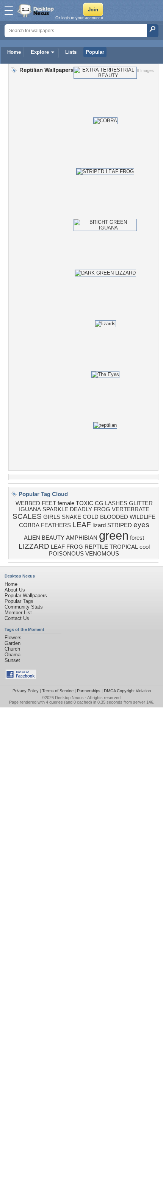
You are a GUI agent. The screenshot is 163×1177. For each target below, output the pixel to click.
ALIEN (32, 538)
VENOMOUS (102, 554)
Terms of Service (58, 690)
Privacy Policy (26, 690)
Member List (18, 612)
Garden (12, 643)
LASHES (116, 503)
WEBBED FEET (36, 503)
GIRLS (51, 517)
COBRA (29, 525)
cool (144, 547)
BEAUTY (53, 538)
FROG (102, 509)
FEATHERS (56, 525)
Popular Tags (19, 601)
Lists (71, 52)
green (114, 535)
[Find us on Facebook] (20, 677)
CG (99, 503)
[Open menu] (9, 10)
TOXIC (84, 503)
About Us (15, 590)
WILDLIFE (142, 517)
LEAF (81, 525)
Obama (12, 654)
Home (14, 52)
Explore (40, 52)
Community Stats (24, 607)
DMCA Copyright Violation (127, 690)
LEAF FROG (67, 547)
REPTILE (96, 547)
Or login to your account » (79, 18)
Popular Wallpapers (26, 595)
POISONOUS (66, 554)
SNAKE (71, 517)
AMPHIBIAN (81, 538)
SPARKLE (55, 509)
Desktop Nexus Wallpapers (36, 10)
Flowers (13, 637)
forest (137, 538)
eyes (141, 525)
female (66, 503)
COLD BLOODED (105, 517)
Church (12, 649)
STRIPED (119, 525)
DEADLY (81, 509)
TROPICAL (124, 547)
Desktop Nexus (69, 697)
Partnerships (88, 690)
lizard (99, 525)
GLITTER (141, 503)
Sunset (12, 660)
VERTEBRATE (130, 509)
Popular (95, 52)
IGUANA (30, 509)
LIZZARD (34, 546)
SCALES (27, 516)
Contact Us (17, 618)
